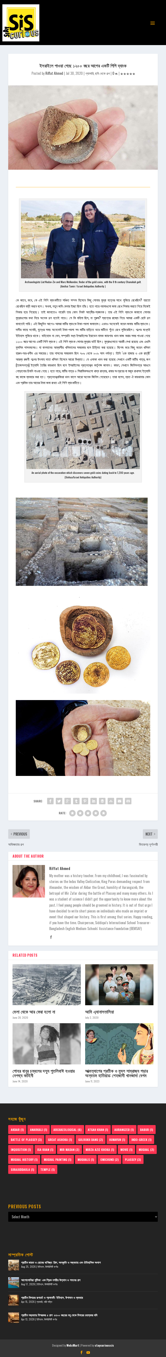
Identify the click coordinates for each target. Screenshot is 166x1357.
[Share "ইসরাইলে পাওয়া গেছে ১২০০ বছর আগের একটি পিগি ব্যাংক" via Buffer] (102, 801)
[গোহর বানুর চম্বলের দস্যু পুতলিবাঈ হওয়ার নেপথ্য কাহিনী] (47, 1043)
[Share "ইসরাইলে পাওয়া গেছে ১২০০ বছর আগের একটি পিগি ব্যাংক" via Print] (128, 801)
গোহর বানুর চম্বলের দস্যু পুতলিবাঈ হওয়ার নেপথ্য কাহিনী (44, 1072)
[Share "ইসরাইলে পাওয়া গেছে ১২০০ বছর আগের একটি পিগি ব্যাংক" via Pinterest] (85, 801)
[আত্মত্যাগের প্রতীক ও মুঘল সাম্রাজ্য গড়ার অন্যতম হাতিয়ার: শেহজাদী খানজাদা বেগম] (119, 1043)
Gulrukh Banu (90, 1139)
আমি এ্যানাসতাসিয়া (99, 1011)
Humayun (117, 1139)
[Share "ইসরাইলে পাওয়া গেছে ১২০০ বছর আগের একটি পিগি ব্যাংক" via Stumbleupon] (111, 801)
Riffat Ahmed (54, 73)
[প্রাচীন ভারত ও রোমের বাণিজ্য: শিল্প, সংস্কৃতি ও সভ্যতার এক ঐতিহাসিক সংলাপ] (13, 1265)
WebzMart (73, 1345)
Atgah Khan (98, 1129)
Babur (146, 1129)
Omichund (109, 1159)
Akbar (17, 1129)
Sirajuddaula (22, 1169)
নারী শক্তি (48, 1301)
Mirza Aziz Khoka (100, 1149)
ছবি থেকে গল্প (102, 73)
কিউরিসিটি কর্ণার (51, 1266)
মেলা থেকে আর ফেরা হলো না (34, 1011)
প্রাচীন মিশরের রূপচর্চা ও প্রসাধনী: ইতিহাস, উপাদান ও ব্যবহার (52, 1297)
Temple (47, 1169)
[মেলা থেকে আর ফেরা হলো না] (47, 984)
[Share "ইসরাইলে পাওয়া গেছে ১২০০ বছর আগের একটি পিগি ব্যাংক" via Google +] (67, 801)
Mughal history (24, 1159)
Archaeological (67, 1129)
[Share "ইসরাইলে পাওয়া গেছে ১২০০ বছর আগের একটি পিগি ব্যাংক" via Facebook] (50, 801)
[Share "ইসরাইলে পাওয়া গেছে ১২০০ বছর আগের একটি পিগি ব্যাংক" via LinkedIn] (93, 801)
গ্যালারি (89, 73)
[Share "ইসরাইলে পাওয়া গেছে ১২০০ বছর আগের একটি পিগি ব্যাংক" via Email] (119, 801)
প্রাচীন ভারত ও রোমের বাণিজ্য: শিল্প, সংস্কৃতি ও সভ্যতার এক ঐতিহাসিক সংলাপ (61, 1262)
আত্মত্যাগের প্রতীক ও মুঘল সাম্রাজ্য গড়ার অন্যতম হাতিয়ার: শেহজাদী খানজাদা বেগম (116, 1072)
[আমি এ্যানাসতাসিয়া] (119, 984)
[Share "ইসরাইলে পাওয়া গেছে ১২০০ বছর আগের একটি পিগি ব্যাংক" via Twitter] (59, 801)
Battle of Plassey (26, 1139)
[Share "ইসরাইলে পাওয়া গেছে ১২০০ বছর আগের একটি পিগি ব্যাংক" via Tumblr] (76, 801)
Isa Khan (45, 1149)
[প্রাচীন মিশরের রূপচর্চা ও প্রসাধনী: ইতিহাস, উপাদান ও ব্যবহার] (13, 1300)
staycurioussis (104, 1345)
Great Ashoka (60, 1139)
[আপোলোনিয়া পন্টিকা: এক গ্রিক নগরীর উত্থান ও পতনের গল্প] (13, 1282)
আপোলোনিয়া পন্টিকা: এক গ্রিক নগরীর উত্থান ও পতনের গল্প (50, 1279)
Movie (126, 1149)
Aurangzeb (124, 1129)
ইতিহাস (41, 1266)
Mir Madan (69, 1149)
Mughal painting (57, 1159)
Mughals (86, 1159)
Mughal (146, 1149)
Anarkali (38, 1129)
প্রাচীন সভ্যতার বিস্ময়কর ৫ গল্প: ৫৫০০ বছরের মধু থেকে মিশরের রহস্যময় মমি (59, 1315)
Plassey (133, 1159)
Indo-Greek (141, 1139)
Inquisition (21, 1149)
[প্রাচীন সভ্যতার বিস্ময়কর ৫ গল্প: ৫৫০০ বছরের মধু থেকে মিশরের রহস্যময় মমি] (13, 1317)
